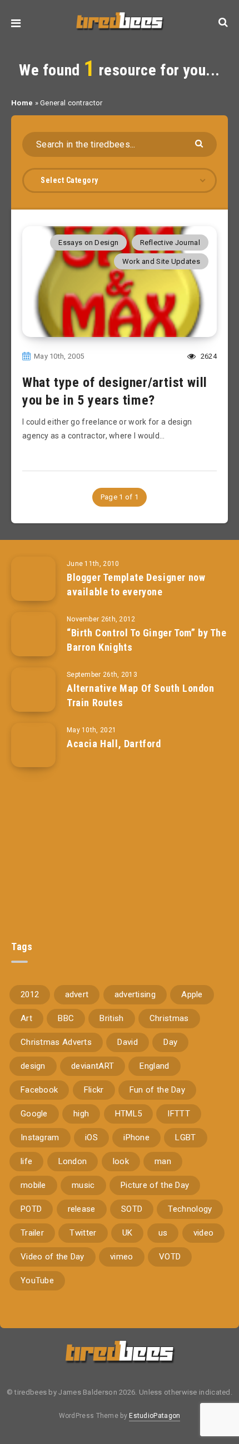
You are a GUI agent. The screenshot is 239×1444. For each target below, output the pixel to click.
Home (22, 103)
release (82, 1209)
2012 (30, 994)
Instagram (40, 1137)
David (127, 1042)
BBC (66, 1018)
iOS (91, 1137)
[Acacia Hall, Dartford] (33, 745)
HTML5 (128, 1114)
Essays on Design (88, 242)
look (121, 1161)
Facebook (39, 1090)
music (83, 1185)
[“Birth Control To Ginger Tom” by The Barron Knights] (33, 634)
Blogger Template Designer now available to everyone (136, 585)
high (81, 1114)
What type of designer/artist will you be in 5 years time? (114, 391)
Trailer (32, 1233)
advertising (135, 994)
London (72, 1161)
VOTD (170, 1257)
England (154, 1066)
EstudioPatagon (154, 1416)
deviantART (92, 1066)
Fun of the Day (157, 1090)
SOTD (131, 1209)
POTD (31, 1209)
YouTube (37, 1280)
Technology (190, 1209)
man (163, 1161)
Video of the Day (52, 1257)
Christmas (169, 1018)
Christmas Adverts (56, 1042)
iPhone (136, 1137)
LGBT (185, 1137)
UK (127, 1233)
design (33, 1066)
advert (77, 994)
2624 (208, 356)
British (111, 1018)
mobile (33, 1185)
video (203, 1233)
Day (170, 1042)
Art (26, 1018)
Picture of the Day (155, 1185)
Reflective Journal (170, 242)
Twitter (82, 1233)
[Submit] (200, 143)
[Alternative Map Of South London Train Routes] (33, 689)
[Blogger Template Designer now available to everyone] (33, 579)
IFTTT (178, 1114)
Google (34, 1114)
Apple (192, 994)
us (163, 1233)
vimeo (121, 1257)
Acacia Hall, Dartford (114, 743)
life (26, 1161)
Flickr (94, 1090)
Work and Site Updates (161, 261)
